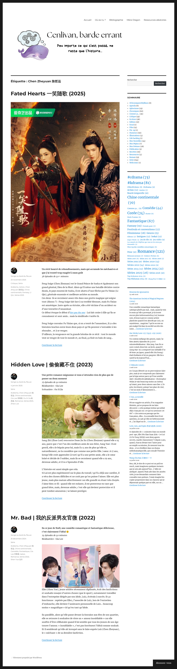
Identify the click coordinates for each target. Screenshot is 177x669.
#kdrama (139, 183)
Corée (135, 213)
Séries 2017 (145, 259)
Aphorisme (134, 108)
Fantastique (24, 551)
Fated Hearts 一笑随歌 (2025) (48, 93)
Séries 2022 (24, 557)
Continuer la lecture (52, 345)
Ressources (134, 154)
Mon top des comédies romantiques (142, 247)
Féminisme (136, 233)
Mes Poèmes (134, 146)
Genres (153, 233)
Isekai (22, 554)
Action (22, 287)
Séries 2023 (28, 401)
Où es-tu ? (100, 20)
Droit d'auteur (134, 217)
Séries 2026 (156, 273)
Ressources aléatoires (155, 20)
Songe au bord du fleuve (21, 276)
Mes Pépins (134, 144)
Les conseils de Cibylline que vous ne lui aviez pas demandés (144, 243)
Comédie (15, 551)
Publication (134, 149)
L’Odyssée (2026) (136, 365)
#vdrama (149, 187)
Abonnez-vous (163, 663)
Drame (150, 214)
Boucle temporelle (137, 193)
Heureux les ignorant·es (139, 292)
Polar (131, 252)
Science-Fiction (151, 256)
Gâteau (131, 237)
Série (20, 283)
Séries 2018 (158, 259)
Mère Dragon (133, 20)
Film (131, 127)
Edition (132, 122)
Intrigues (143, 236)
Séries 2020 (151, 261)
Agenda (132, 106)
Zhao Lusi (15, 404)
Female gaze (149, 226)
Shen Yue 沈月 (17, 559)
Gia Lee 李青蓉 (17, 398)
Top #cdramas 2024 (136, 276)
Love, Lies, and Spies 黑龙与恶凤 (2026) (145, 426)
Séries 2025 (19, 295)
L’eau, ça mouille (136, 397)
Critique (14, 283)
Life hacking (134, 138)
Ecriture (132, 119)
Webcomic (133, 163)
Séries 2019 (134, 261)
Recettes (132, 152)
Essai (131, 125)
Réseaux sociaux (135, 256)
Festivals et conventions (143, 229)
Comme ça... (134, 208)
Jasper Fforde (133, 240)
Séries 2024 (153, 268)
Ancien (143, 190)
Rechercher (132, 80)
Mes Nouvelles (135, 141)
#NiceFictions (134, 187)
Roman (132, 157)
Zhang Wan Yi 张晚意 (156, 279)
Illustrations (134, 135)
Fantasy (25, 292)
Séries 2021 (135, 265)
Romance (19, 401)
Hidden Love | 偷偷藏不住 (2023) (52, 364)
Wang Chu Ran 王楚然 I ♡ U (140, 458)
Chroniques (134, 111)
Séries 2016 (133, 259)
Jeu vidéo (159, 240)
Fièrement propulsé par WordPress (27, 658)
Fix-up (132, 130)
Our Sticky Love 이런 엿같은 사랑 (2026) (145, 333)
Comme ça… (134, 114)
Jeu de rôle (146, 240)
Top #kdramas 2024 (137, 279)
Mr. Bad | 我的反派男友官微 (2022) (53, 517)
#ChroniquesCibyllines (138, 103)
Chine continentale (23, 395)
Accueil (87, 20)
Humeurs (133, 133)
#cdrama (14, 287)
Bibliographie (116, 20)
